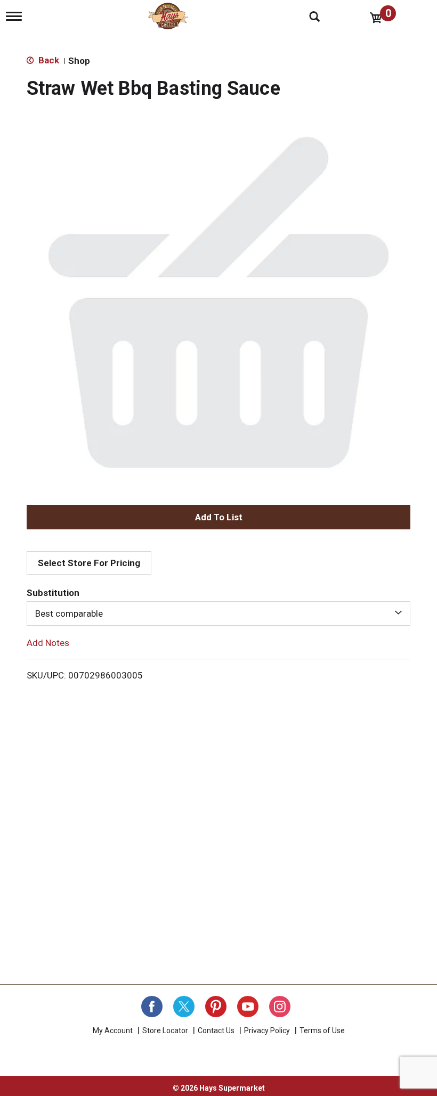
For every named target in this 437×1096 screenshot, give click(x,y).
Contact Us (216, 1030)
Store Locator (165, 1030)
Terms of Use (322, 1030)
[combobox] (218, 613)
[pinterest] (215, 1006)
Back (47, 60)
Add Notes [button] (48, 642)
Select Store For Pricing (89, 563)
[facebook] (152, 1006)
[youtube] (247, 1006)
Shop (79, 60)
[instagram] (279, 1006)
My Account (113, 1030)
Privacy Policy (267, 1030)
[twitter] (184, 1006)
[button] (218, 517)
